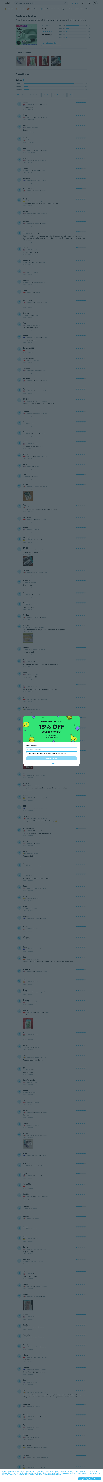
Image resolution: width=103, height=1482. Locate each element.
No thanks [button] (51, 763)
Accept (81, 1479)
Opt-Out (89, 1479)
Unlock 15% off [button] (51, 758)
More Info (97, 1479)
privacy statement (80, 1471)
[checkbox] (26, 753)
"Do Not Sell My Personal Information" (47, 1475)
